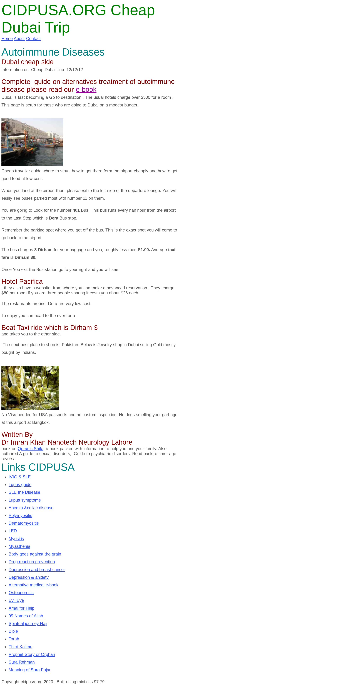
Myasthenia (19, 546)
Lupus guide (20, 484)
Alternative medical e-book (33, 584)
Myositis (16, 538)
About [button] (19, 38)
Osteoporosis (21, 592)
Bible (13, 631)
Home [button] (7, 38)
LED (13, 530)
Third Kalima (20, 646)
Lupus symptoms (25, 500)
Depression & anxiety (29, 577)
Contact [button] (33, 38)
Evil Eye (16, 600)
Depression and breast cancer (37, 569)
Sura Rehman (22, 662)
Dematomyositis (24, 523)
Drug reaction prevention (32, 561)
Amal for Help (21, 608)
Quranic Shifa (30, 448)
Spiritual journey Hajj (28, 623)
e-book (86, 89)
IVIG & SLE (20, 476)
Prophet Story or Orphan (32, 654)
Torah (14, 638)
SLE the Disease (24, 492)
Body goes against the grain (35, 554)
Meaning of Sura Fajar (30, 669)
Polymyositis (20, 515)
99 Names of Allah (26, 615)
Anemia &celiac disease (31, 507)
